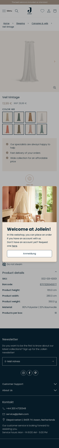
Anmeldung (29, 253)
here (14, 246)
